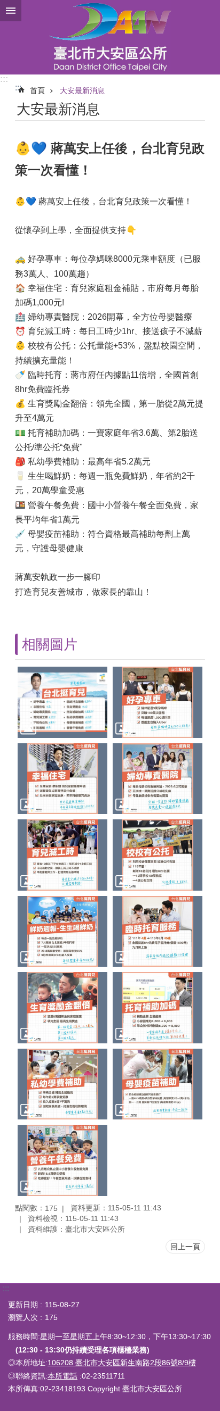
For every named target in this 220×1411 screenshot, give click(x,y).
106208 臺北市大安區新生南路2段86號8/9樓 (122, 1362)
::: (4, 79)
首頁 (37, 90)
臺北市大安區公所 (110, 37)
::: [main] (18, 87)
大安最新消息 (82, 90)
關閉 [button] (10, 10)
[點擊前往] (62, 702)
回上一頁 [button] (185, 1246)
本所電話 (62, 1376)
